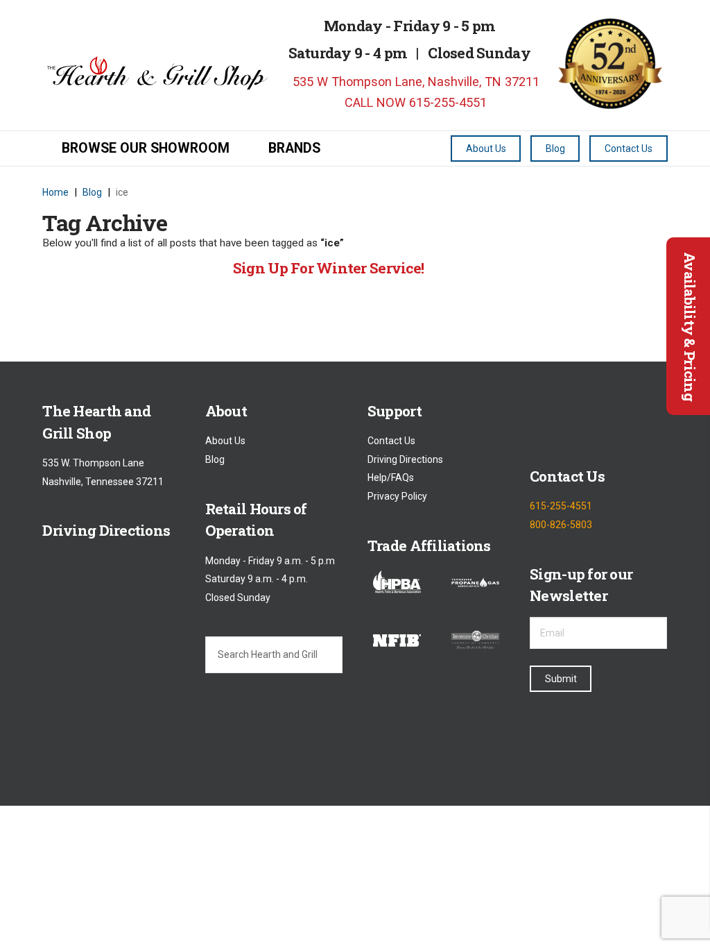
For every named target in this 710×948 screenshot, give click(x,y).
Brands (294, 148)
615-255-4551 (561, 506)
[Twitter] (572, 422)
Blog (215, 459)
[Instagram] (603, 422)
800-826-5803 (561, 524)
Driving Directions (405, 459)
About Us (225, 441)
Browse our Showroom (146, 148)
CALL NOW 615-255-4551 (414, 102)
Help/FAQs (390, 478)
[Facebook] (541, 422)
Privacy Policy (397, 496)
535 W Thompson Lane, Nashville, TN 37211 (414, 81)
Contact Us (391, 441)
